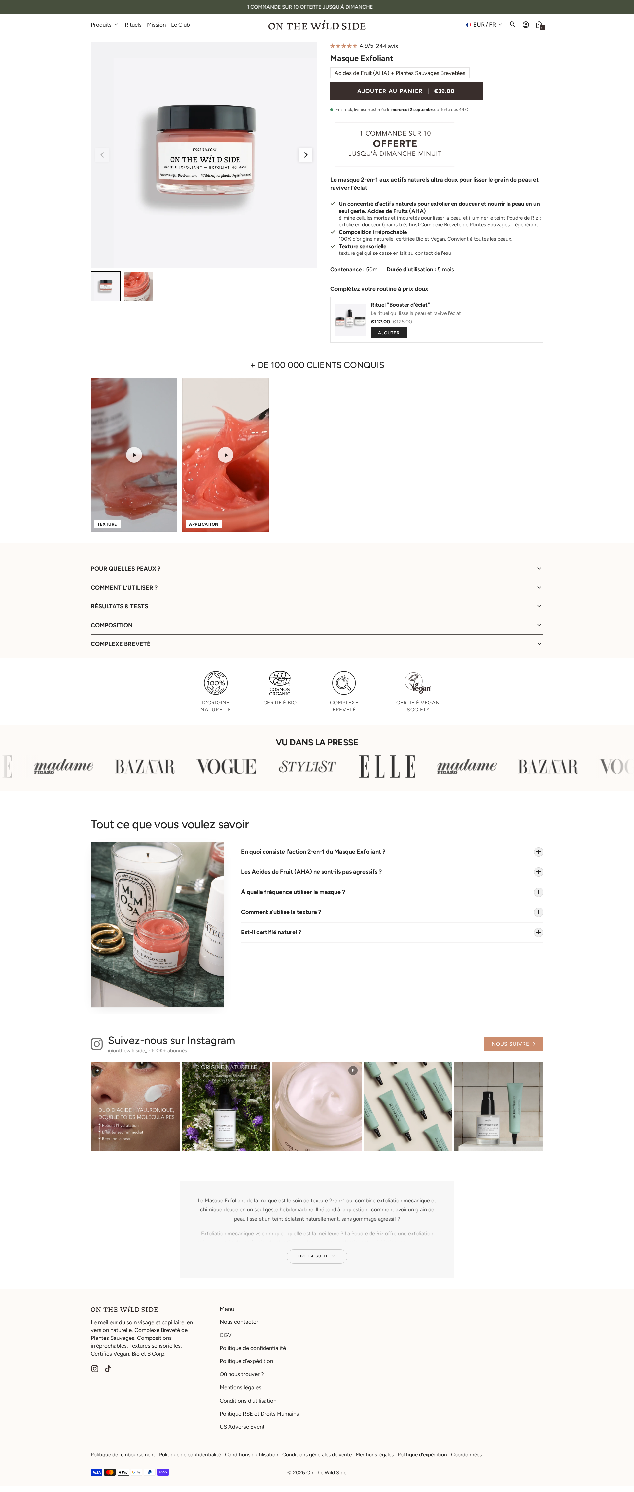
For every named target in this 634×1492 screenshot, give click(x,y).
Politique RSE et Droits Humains (259, 1413)
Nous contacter (239, 1321)
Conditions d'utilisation (248, 1400)
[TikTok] (108, 1369)
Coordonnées (466, 1454)
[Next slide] (305, 155)
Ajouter (389, 332)
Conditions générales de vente (317, 1454)
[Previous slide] (102, 155)
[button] (539, 25)
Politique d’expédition (422, 1454)
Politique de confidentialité (253, 1348)
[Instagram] (95, 1369)
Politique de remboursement (123, 1454)
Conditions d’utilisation (251, 1454)
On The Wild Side (326, 1472)
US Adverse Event (242, 1426)
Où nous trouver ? (242, 1374)
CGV (226, 1335)
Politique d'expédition (246, 1361)
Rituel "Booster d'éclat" (400, 304)
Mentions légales (240, 1387)
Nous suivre (514, 1044)
